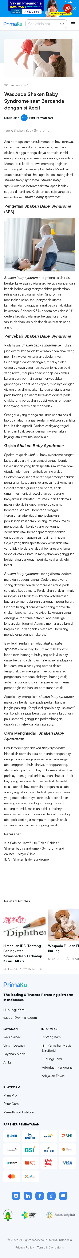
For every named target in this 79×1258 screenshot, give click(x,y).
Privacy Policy (24, 1247)
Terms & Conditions (50, 1247)
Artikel (7, 1062)
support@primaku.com (20, 1017)
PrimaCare (11, 1104)
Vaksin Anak (11, 1037)
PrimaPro (10, 1095)
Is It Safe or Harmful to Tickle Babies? (31, 843)
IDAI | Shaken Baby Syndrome (26, 859)
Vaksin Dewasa (14, 1045)
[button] (16, 1196)
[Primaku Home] (12, 24)
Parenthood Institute (18, 1112)
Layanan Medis (14, 1054)
